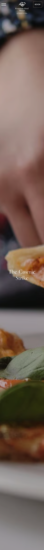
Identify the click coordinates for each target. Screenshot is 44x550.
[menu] (3, 4)
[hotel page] (22, 4)
